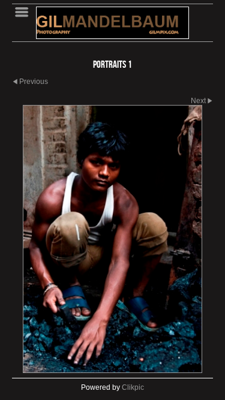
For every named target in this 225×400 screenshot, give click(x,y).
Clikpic (133, 387)
